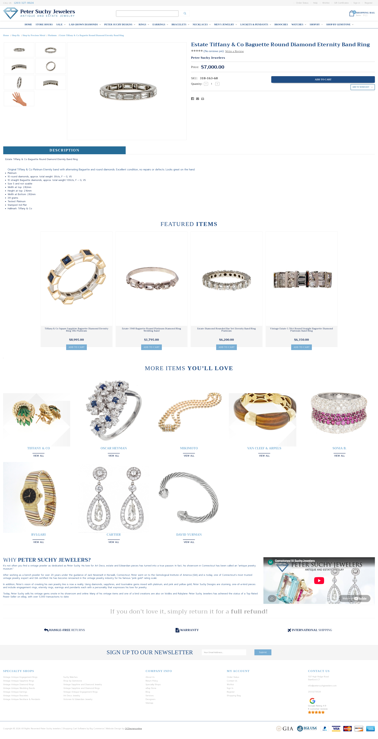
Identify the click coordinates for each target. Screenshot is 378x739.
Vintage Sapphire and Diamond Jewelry (82, 684)
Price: (195, 67)
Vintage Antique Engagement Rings (20, 677)
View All (38, 455)
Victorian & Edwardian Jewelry (77, 699)
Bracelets (179, 24)
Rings (142, 24)
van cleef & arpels (264, 448)
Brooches (281, 24)
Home (28, 24)
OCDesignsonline (133, 728)
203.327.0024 (314, 691)
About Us (150, 677)
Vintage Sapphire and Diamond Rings (81, 688)
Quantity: (196, 83)
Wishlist (325, 2)
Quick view (76, 279)
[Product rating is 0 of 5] (197, 51)
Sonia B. (339, 448)
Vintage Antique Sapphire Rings (18, 680)
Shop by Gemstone (338, 24)
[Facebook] (192, 99)
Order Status (302, 2)
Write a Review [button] (234, 51)
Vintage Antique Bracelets (15, 695)
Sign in (356, 2)
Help (315, 2)
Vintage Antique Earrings (15, 691)
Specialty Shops (153, 684)
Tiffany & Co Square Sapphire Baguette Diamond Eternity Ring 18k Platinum (76, 330)
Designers (150, 699)
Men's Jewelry (224, 24)
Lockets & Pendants (254, 24)
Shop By (315, 24)
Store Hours (44, 24)
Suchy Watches (70, 677)
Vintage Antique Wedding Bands (19, 688)
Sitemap (149, 703)
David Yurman (189, 535)
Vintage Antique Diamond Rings (18, 684)
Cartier (114, 535)
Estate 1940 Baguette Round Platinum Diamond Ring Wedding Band (151, 330)
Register (369, 2)
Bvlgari (38, 535)
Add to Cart (77, 347)
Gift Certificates (341, 2)
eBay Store (151, 688)
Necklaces (200, 24)
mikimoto (189, 448)
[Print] (202, 99)
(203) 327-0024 (24, 3)
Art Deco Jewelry (71, 695)
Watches (297, 24)
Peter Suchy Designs (118, 24)
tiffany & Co (38, 448)
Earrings (159, 24)
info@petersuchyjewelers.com (322, 685)
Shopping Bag (234, 695)
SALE (59, 24)
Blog (148, 691)
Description (64, 150)
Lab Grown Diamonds (83, 24)
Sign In (230, 688)
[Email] (197, 99)
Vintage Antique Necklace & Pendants (21, 699)
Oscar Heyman (114, 448)
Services (150, 695)
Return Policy (152, 680)
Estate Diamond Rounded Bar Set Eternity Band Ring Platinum (226, 330)
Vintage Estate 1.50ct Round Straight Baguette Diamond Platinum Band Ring (301, 330)
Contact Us (232, 680)
